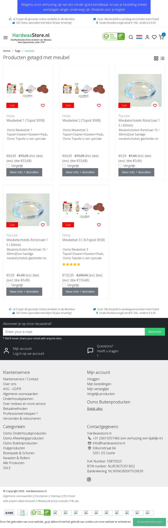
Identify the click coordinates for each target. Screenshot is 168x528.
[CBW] (41, 512)
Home (6, 51)
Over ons (9, 384)
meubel (29, 51)
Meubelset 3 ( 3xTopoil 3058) (83, 240)
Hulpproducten (14, 448)
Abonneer (154, 332)
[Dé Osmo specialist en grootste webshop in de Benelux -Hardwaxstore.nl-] (32, 37)
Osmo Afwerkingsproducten (23, 438)
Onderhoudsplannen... (19, 398)
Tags (17, 51)
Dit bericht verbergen (149, 522)
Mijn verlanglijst (98, 389)
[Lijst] (162, 58)
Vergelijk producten (101, 394)
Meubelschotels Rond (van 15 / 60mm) (139, 123)
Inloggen (93, 379)
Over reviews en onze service (24, 403)
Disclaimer (41, 496)
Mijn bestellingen (99, 384)
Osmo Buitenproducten (20, 443)
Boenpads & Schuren (18, 453)
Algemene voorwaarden (20, 394)
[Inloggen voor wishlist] (43, 105)
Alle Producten (13, 463)
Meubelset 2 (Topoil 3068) (81, 120)
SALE (7, 468)
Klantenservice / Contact (21, 379)
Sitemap (56, 496)
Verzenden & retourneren (22, 418)
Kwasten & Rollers (16, 458)
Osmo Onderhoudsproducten (24, 433)
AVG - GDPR (12, 389)
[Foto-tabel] (156, 58)
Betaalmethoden (15, 408)
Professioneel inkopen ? (20, 413)
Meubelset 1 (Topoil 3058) (25, 120)
